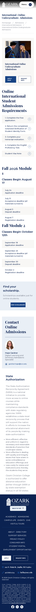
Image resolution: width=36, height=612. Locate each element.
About (11, 532)
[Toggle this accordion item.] (29, 119)
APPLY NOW (9, 79)
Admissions (19, 23)
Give (28, 520)
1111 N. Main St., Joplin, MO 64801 (18, 567)
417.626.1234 (9, 572)
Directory (21, 532)
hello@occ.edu (26, 572)
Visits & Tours (17, 524)
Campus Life (10, 520)
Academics (11, 517)
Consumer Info (17, 543)
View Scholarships (18, 305)
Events (21, 520)
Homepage (6, 23)
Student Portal (17, 546)
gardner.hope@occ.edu (18, 364)
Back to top (16, 508)
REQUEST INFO (24, 79)
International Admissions (12, 25)
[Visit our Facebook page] (12, 606)
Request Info (21, 558)
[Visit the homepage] (10, 4)
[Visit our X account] (21, 606)
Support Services (17, 536)
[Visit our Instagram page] (17, 606)
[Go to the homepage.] (18, 500)
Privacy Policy (17, 539)
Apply (6, 558)
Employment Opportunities (17, 550)
